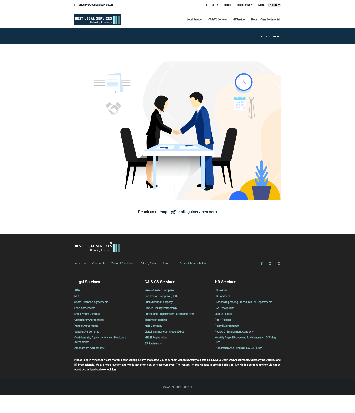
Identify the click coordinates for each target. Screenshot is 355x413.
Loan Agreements (84, 307)
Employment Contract (87, 313)
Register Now (245, 4)
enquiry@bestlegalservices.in (96, 4)
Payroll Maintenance (227, 325)
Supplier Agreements (86, 331)
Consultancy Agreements (89, 319)
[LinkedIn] (212, 4)
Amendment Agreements (89, 347)
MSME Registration (156, 337)
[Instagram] (218, 4)
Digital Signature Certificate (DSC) (164, 331)
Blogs (254, 19)
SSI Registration (154, 343)
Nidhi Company (153, 325)
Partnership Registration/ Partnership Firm (169, 313)
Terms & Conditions (122, 263)
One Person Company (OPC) (161, 296)
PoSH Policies (223, 319)
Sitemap (168, 263)
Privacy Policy (149, 263)
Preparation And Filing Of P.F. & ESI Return (238, 347)
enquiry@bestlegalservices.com (188, 212)
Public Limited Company (159, 302)
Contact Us (98, 263)
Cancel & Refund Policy (193, 263)
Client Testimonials (270, 19)
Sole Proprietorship (156, 319)
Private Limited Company (159, 290)
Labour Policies (223, 313)
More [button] (261, 4)
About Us (80, 263)
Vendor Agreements (86, 325)
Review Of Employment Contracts (234, 331)
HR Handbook (222, 296)
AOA (77, 290)
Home (227, 4)
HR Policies (221, 290)
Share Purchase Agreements (91, 302)
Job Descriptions (224, 307)
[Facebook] (206, 4)
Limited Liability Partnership (161, 307)
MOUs (77, 296)
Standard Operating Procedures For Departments (243, 302)
